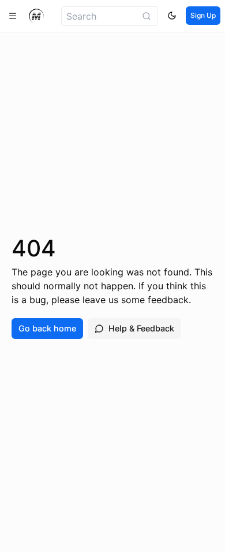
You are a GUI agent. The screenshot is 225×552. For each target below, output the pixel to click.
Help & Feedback (141, 328)
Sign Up (203, 15)
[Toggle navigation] (13, 16)
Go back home (47, 328)
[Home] (36, 16)
